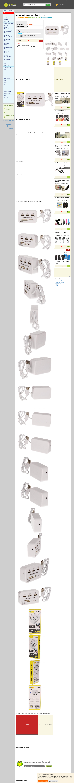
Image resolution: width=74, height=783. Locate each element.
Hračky (5, 69)
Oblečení (5, 84)
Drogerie (5, 63)
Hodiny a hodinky (7, 65)
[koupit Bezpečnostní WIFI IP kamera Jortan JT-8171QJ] (62, 152)
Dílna (5, 61)
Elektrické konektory (7, 34)
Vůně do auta (9, 125)
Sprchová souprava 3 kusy (9, 123)
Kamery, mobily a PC (28, 10)
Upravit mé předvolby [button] (53, 781)
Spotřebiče (6, 55)
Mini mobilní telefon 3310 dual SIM (62, 110)
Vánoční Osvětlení (7, 56)
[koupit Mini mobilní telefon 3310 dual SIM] (62, 117)
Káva (5, 71)
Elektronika (22, 10)
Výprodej (5, 12)
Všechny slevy (67, 276)
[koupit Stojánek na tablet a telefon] (62, 222)
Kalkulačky (6, 38)
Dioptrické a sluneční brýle (8, 23)
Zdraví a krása (6, 102)
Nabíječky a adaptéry (8, 48)
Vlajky (5, 95)
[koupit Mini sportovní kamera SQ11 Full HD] (62, 204)
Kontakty (57, 284)
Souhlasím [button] (40, 781)
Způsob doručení (58, 283)
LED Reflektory (6, 43)
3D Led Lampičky (7, 59)
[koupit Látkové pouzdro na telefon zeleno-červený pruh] (62, 187)
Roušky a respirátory (7, 91)
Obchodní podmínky (59, 280)
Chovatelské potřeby (7, 67)
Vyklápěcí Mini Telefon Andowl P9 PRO (62, 93)
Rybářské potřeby (7, 93)
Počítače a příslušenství (8, 89)
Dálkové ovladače (7, 32)
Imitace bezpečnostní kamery (60, 232)
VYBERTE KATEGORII (8, 10)
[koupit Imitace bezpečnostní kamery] (62, 239)
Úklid (5, 82)
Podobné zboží (58, 285)
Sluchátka (6, 52)
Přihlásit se (68, 0)
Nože (5, 80)
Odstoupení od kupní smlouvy (60, 282)
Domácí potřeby (6, 21)
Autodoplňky (6, 17)
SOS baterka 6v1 (9, 124)
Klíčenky (5, 76)
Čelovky (5, 27)
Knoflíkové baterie (7, 39)
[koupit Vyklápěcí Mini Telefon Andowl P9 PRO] (62, 100)
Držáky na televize (7, 31)
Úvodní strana (7, 0)
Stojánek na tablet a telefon (60, 215)
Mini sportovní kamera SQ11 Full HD (62, 197)
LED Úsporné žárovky (8, 47)
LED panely (6, 40)
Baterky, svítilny (7, 28)
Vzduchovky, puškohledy (8, 97)
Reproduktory (6, 51)
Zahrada (5, 99)
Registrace (63, 0)
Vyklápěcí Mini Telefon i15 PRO (61, 128)
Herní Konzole (6, 35)
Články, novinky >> (11, 128)
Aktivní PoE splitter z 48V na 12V (61, 162)
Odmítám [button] (46, 781)
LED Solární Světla (7, 44)
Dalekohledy (6, 19)
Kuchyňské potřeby (7, 78)
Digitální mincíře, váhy (8, 30)
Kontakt (11, 0)
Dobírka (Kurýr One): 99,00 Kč (23, 45)
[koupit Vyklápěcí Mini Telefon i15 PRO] (62, 135)
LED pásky (6, 42)
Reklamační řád (58, 281)
